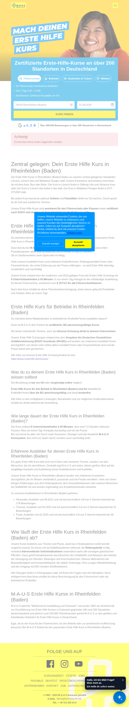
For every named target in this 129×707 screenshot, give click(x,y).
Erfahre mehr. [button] (74, 233)
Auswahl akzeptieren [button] (78, 244)
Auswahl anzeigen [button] (50, 243)
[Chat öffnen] (119, 697)
